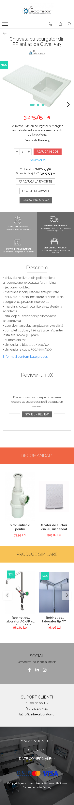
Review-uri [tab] (37, 375)
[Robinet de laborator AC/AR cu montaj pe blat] (20, 592)
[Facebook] (29, 669)
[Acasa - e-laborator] (37, 10)
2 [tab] (38, 105)
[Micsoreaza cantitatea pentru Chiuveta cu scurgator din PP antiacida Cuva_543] (17, 151)
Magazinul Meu (35, 741)
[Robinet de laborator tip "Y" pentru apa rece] (54, 592)
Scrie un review (37, 414)
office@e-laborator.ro (39, 714)
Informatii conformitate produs (25, 357)
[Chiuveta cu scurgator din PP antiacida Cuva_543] (37, 86)
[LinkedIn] (37, 669)
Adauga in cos (47, 151)
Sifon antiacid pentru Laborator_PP (20, 527)
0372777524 (39, 708)
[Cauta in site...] (69, 24)
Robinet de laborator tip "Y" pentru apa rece (54, 620)
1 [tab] (32, 105)
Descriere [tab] (37, 268)
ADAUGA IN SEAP (37, 200)
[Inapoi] (3, 33)
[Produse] (5, 25)
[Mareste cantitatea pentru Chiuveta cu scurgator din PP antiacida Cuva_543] (29, 151)
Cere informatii (37, 190)
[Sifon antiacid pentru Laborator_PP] (20, 496)
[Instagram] (44, 669)
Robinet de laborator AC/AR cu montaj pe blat (20, 620)
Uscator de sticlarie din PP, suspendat (54, 527)
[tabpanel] (37, 86)
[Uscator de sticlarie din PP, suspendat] (54, 496)
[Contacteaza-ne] (50, 24)
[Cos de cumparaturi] (60, 24)
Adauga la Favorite (37, 181)
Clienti (35, 750)
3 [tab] (42, 105)
